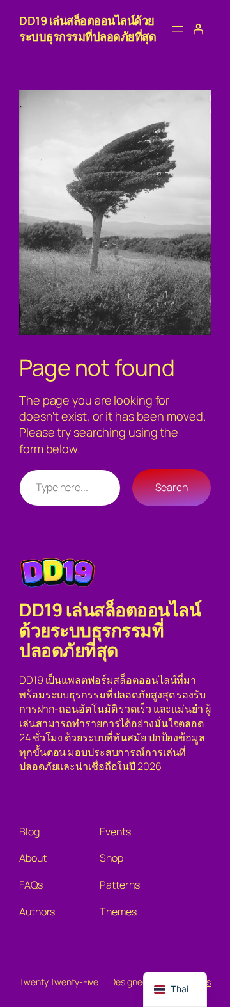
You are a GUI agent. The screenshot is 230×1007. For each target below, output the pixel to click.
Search (171, 487)
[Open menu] (177, 28)
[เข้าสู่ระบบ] (198, 29)
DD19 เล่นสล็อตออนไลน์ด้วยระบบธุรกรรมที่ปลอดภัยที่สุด (87, 28)
